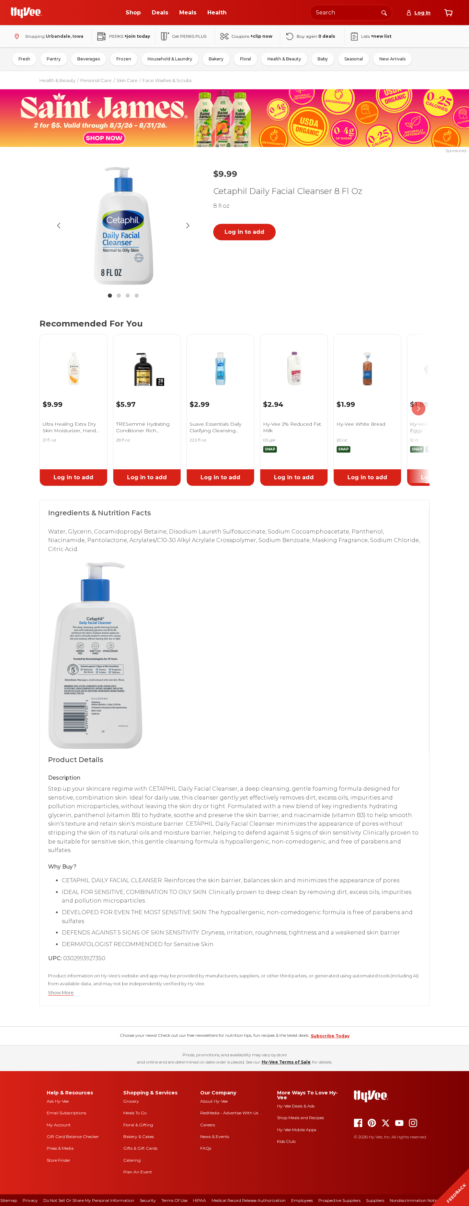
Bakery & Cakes (138, 1136)
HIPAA (199, 1200)
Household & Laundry (170, 58)
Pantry (54, 58)
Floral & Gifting (138, 1124)
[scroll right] (418, 408)
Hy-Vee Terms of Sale (286, 1062)
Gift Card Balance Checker (73, 1136)
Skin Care (127, 80)
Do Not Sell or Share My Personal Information (88, 1200)
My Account (59, 1124)
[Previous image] (59, 225)
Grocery (131, 1101)
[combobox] (351, 12)
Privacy (30, 1200)
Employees (302, 1200)
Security (148, 1200)
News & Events (214, 1136)
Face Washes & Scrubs (167, 80)
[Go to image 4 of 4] (136, 295)
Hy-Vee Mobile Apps (296, 1129)
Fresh (24, 58)
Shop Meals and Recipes (300, 1117)
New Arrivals (392, 58)
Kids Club (286, 1141)
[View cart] (448, 13)
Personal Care (96, 80)
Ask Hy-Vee (58, 1101)
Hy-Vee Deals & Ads (295, 1106)
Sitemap (8, 1200)
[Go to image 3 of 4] (127, 295)
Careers (207, 1124)
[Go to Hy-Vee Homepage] (26, 12)
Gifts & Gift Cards (140, 1148)
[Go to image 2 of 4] (118, 295)
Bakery (216, 58)
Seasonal (353, 58)
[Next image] (188, 225)
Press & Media (60, 1148)
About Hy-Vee (214, 1101)
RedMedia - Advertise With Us (229, 1112)
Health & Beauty (284, 58)
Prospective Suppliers (339, 1200)
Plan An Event (137, 1171)
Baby (323, 58)
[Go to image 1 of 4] (109, 295)
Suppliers (375, 1200)
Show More (61, 992)
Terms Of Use (174, 1200)
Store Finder (58, 1160)
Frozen (123, 58)
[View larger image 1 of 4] (123, 225)
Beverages (88, 58)
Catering (132, 1160)
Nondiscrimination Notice (415, 1200)
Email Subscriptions (66, 1112)
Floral (245, 58)
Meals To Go (135, 1112)
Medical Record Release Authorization (248, 1200)
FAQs (205, 1148)
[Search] (384, 12)
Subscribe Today (330, 1035)
